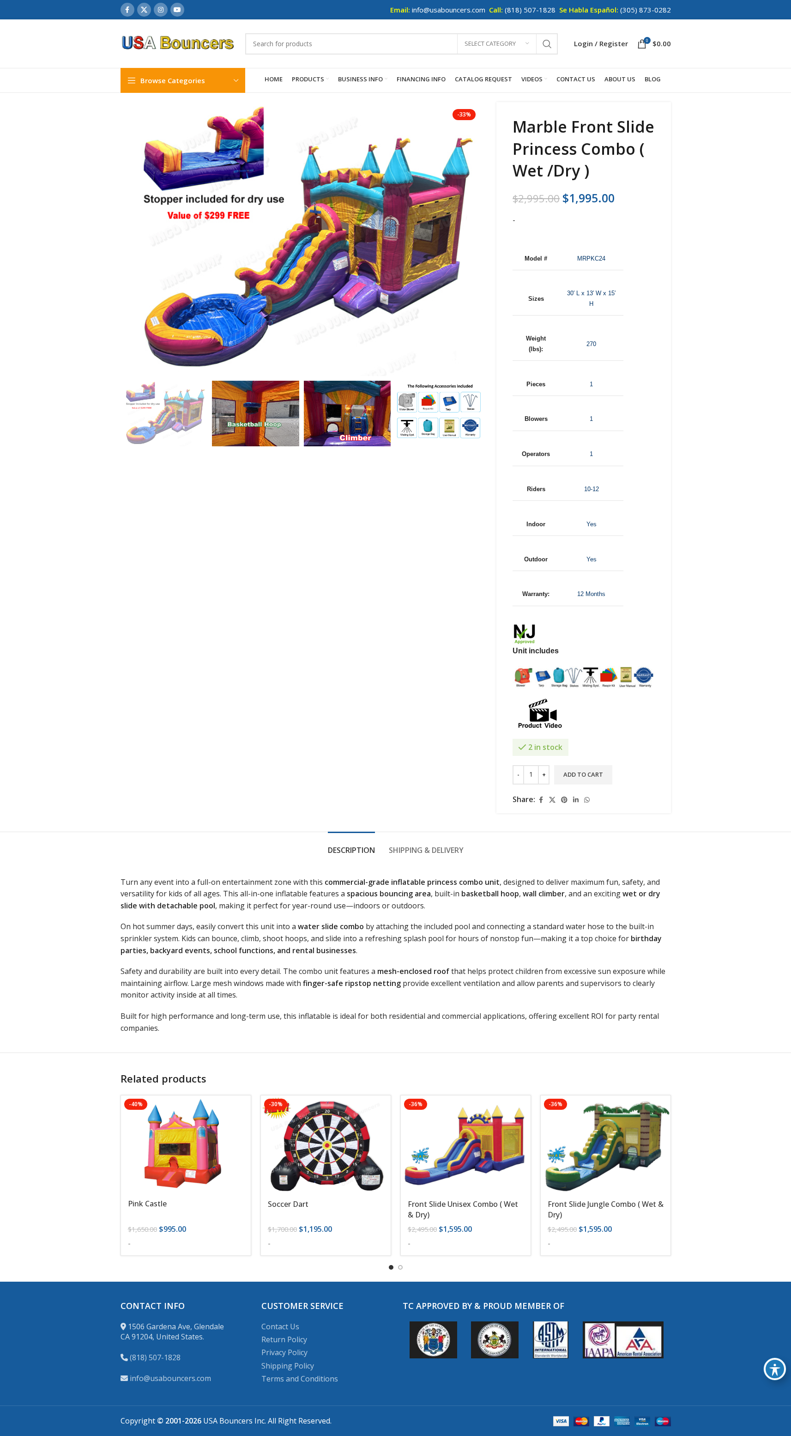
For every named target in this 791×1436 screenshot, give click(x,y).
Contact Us (280, 1326)
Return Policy (284, 1339)
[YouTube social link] (177, 10)
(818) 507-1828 (155, 1357)
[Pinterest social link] (564, 800)
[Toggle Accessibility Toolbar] (775, 1369)
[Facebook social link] (127, 10)
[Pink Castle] (186, 1144)
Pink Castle (147, 1204)
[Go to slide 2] (400, 1267)
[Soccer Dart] (326, 1144)
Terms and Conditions (299, 1379)
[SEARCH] (547, 44)
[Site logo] (178, 43)
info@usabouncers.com (170, 1378)
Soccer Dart (288, 1204)
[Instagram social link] (161, 10)
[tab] (351, 846)
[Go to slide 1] (391, 1267)
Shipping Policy (287, 1366)
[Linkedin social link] (575, 800)
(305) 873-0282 (645, 9)
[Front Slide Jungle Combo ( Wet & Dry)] (605, 1144)
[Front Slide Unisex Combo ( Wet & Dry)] (466, 1144)
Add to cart (583, 774)
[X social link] (144, 10)
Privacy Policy (284, 1352)
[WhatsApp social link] (586, 800)
